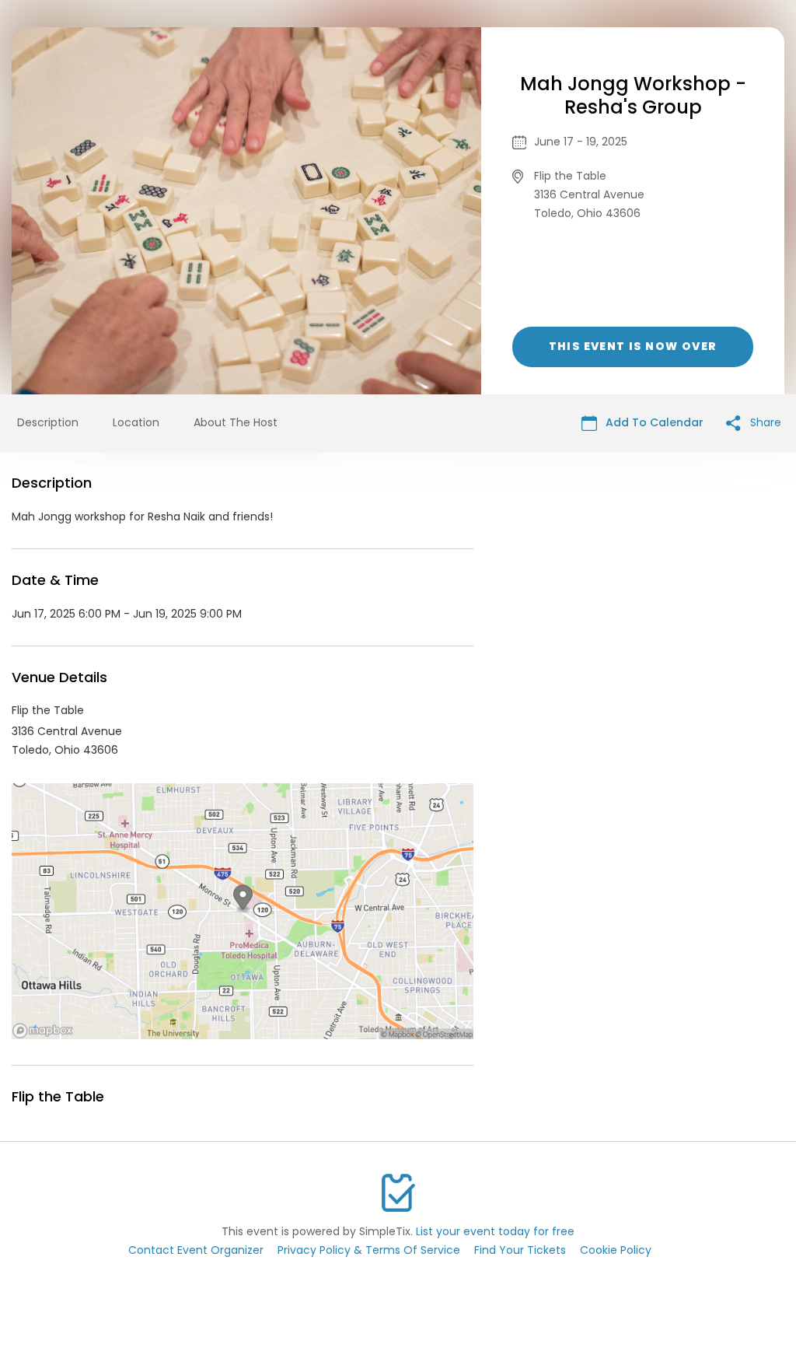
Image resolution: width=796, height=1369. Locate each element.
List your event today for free (495, 1231)
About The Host (236, 422)
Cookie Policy (615, 1250)
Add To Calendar (652, 422)
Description (48, 422)
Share (764, 422)
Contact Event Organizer (196, 1250)
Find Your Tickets (520, 1250)
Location (136, 422)
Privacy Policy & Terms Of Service (369, 1250)
